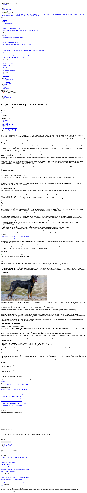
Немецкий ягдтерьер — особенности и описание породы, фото (15, 389)
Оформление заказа (7, 87)
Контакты (5, 4)
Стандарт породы (7, 123)
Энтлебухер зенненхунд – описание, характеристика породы (15, 457)
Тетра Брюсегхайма (7, 67)
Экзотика (8, 82)
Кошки (4, 35)
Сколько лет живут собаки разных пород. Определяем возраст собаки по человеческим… (24, 50)
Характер (5, 126)
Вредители (8, 83)
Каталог (5, 20)
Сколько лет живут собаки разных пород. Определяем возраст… (15, 236)
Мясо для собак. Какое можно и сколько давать (14, 57)
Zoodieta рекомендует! (8, 23)
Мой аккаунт (6, 88)
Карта (4, 8)
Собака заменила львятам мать (8, 459)
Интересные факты (11, 129)
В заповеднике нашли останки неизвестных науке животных (15, 394)
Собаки (5, 48)
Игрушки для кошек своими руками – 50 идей (14, 40)
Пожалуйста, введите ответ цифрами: (9, 436)
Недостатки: (9, 132)
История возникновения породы (11, 121)
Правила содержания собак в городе (11, 28)
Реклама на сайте (7, 9)
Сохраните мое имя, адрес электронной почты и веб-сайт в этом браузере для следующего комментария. (26, 434)
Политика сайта (7, 7)
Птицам (5, 73)
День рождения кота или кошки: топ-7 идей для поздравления (17, 44)
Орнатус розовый (5, 466)
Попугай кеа (6, 76)
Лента (4, 5)
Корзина (5, 85)
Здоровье (5, 125)
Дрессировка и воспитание (10, 128)
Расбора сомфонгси (7, 65)
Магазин (5, 84)
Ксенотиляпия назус (8, 63)
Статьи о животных (7, 444)
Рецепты (5, 34)
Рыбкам (5, 60)
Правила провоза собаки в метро (8, 471)
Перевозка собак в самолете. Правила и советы (14, 52)
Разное (4, 78)
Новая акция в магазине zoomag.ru (11, 25)
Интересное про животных (12, 80)
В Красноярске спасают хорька (8, 462)
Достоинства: (10, 131)
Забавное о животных (8, 448)
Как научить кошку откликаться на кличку (13, 37)
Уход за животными (10, 79)
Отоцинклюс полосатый (9, 70)
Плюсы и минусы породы (9, 130)
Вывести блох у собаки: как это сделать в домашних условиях (15, 469)
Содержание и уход (8, 124)
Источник (3, 381)
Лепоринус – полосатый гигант (8, 464)
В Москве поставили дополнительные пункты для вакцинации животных (20, 30)
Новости (5, 21)
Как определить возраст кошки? (10, 42)
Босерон (5, 120)
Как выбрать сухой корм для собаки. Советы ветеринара (16, 55)
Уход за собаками (4, 101)
